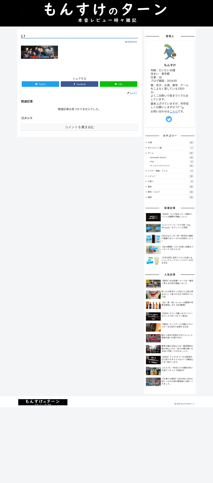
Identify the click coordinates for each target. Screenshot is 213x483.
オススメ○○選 (170, 147)
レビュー (170, 175)
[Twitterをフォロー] (169, 119)
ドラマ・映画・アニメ (170, 170)
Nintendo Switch (171, 157)
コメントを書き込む (79, 127)
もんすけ (170, 65)
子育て (170, 181)
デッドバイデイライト (171, 165)
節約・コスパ (170, 191)
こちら (174, 111)
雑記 (170, 197)
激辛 (170, 186)
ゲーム (170, 152)
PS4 (171, 161)
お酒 (170, 142)
